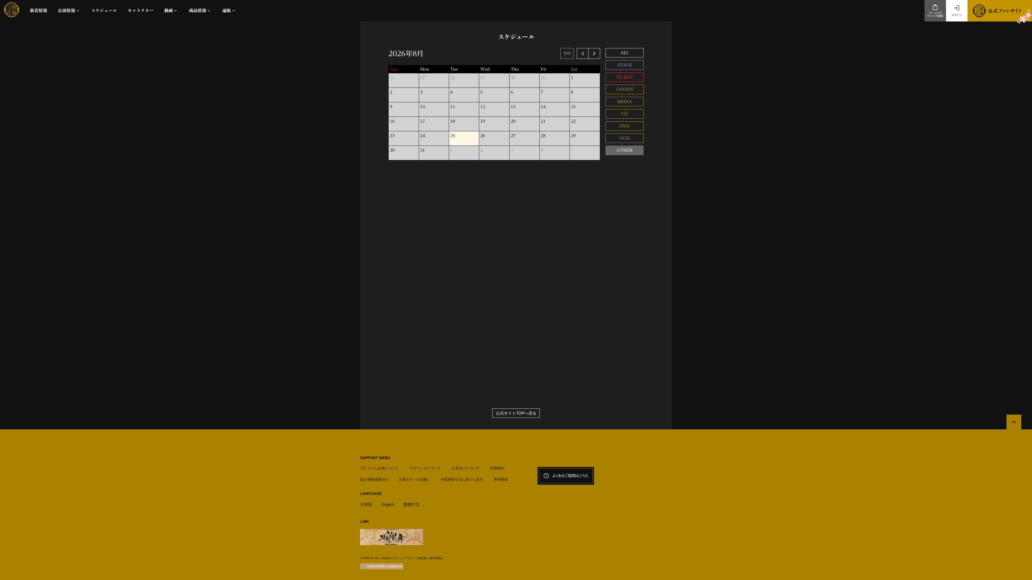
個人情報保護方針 (374, 479)
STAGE (624, 65)
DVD (624, 126)
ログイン (956, 15)
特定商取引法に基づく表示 (462, 479)
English (387, 504)
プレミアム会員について (379, 468)
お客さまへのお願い (414, 479)
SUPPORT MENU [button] (375, 458)
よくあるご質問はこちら (570, 476)
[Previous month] (583, 53)
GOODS (624, 89)
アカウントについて (425, 468)
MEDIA (624, 102)
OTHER (625, 150)
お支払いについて (465, 468)
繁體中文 (411, 504)
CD (624, 114)
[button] (69, 11)
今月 (567, 53)
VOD (624, 138)
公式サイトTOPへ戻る (516, 413)
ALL (625, 53)
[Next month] (594, 53)
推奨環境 (501, 479)
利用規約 (497, 468)
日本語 (366, 504)
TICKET (624, 77)
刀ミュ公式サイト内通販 (935, 14)
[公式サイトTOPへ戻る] (1013, 422)
